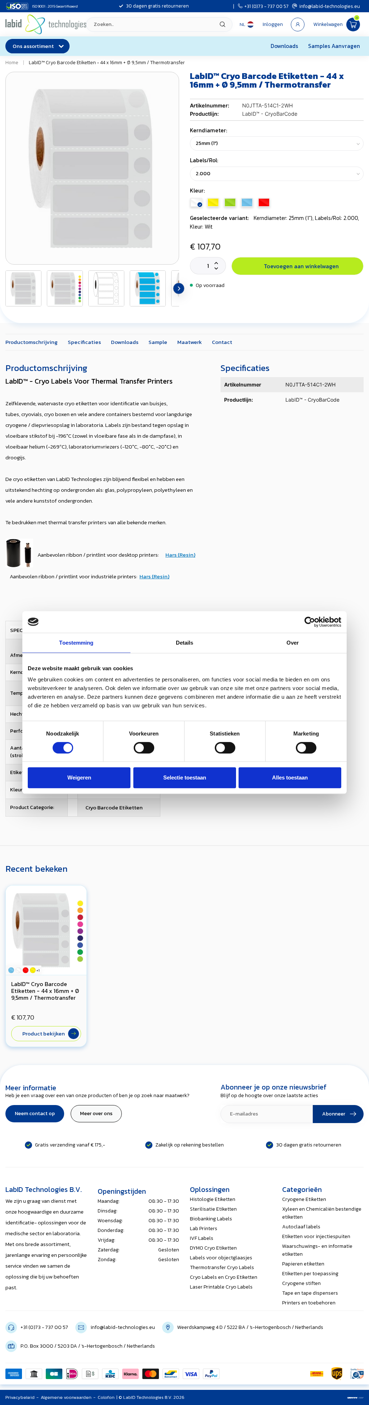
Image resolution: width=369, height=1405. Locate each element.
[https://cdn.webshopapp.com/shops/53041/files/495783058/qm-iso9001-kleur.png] (357, 1373)
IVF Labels (201, 1238)
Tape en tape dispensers (310, 1293)
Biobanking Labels (211, 1219)
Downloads (284, 46)
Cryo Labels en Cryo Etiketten (223, 1277)
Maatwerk (189, 342)
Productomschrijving (31, 342)
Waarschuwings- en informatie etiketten (317, 1250)
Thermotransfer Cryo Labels (222, 1267)
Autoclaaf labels (301, 1227)
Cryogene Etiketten (304, 1199)
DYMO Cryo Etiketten (213, 1248)
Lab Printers (203, 1228)
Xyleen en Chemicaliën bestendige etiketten (321, 1213)
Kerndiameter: (208, 130)
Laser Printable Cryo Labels (221, 1287)
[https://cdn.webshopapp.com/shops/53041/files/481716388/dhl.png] (316, 1373)
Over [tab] (292, 643)
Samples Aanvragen (334, 46)
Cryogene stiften (301, 1283)
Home (11, 62)
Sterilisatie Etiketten (213, 1209)
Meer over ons (96, 1113)
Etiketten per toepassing (310, 1273)
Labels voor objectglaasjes (221, 1258)
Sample (157, 342)
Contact (222, 342)
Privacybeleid (20, 1397)
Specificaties (84, 342)
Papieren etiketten (303, 1264)
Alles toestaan (290, 777)
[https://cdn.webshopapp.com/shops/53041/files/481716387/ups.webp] (336, 1373)
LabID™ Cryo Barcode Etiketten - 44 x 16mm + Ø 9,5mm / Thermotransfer (107, 62)
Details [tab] (185, 643)
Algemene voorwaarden (66, 1397)
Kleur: (197, 190)
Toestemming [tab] (76, 643)
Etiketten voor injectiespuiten (316, 1236)
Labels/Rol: (204, 160)
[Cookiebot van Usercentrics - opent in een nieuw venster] (309, 622)
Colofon (106, 1397)
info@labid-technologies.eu (329, 6)
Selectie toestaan (184, 777)
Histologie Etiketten (212, 1199)
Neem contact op (35, 1113)
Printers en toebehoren (308, 1303)
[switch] (144, 748)
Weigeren (79, 777)
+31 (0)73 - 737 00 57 (266, 6)
